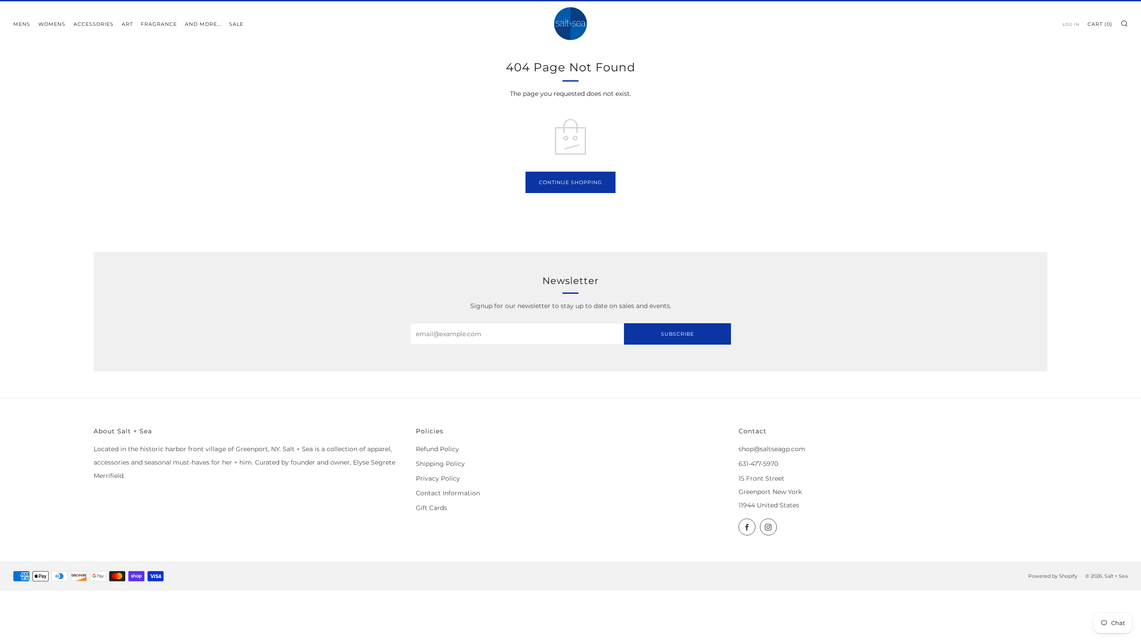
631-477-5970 (758, 464)
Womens (52, 24)
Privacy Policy (438, 478)
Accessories (94, 24)
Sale (236, 24)
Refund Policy (437, 449)
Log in (1071, 24)
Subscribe (677, 334)
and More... (203, 24)
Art (127, 24)
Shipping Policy (440, 464)
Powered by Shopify (1052, 576)
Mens (21, 24)
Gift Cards (431, 508)
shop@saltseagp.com (772, 449)
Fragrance (159, 24)
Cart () (1100, 24)
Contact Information (448, 493)
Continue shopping (570, 182)
